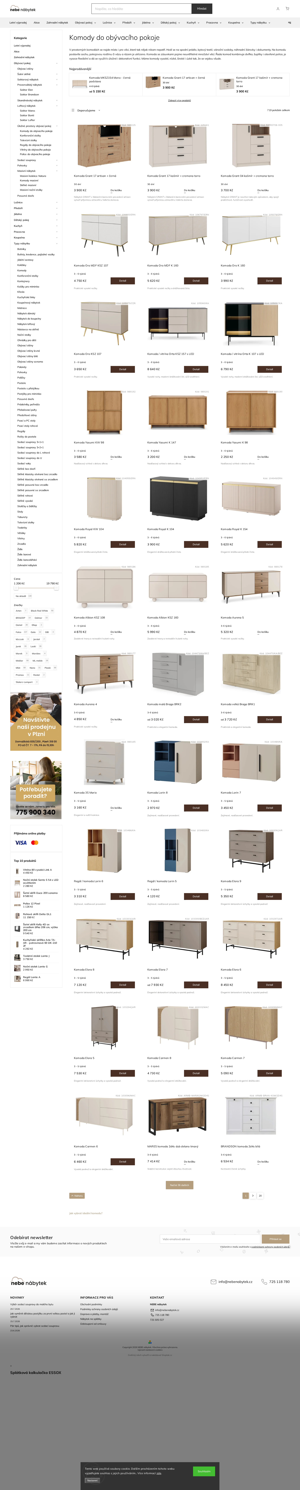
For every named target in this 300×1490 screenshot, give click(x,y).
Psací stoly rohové (27, 425)
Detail (122, 280)
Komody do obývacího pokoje (36, 131)
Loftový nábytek (26, 105)
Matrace (22, 308)
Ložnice (18, 202)
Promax (22, 674)
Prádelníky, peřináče (28, 404)
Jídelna (18, 214)
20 (260, 1195)
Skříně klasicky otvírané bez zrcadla (37, 474)
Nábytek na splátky (90, 1318)
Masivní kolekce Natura (33, 176)
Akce (16, 51)
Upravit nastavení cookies (150, 1350)
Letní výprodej (22, 45)
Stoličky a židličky (27, 506)
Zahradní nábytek (24, 57)
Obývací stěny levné (28, 350)
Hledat (202, 8)
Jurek (21, 646)
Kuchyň (18, 225)
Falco (21, 632)
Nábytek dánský (26, 313)
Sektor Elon (26, 89)
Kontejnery (23, 281)
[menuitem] (18, 22)
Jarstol (39, 639)
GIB (49, 632)
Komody (22, 270)
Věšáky (21, 533)
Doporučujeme (86, 110)
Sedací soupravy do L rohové (33, 452)
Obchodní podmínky (91, 1304)
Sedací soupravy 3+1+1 (30, 442)
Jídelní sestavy (25, 259)
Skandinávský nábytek (29, 100)
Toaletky (22, 527)
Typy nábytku (22, 243)
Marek (21, 653)
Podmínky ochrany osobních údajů (99, 1309)
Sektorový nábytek (27, 79)
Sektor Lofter (27, 120)
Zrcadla (21, 543)
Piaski (50, 667)
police (279, 54)
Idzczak (22, 639)
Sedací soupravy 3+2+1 (30, 447)
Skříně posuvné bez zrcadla (32, 484)
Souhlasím (204, 1471)
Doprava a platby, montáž (94, 1314)
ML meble (40, 660)
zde (159, 1473)
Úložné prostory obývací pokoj (34, 126)
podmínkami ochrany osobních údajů (270, 1246)
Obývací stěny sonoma (30, 361)
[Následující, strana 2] (253, 1196)
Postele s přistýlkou (28, 388)
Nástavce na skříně (28, 329)
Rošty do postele (26, 436)
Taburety (22, 517)
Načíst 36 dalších (179, 1185)
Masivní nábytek (26, 170)
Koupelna (19, 237)
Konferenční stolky (30, 135)
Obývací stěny (25, 68)
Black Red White (42, 610)
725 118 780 (279, 1281)
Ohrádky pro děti (26, 340)
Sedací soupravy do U (29, 458)
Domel (22, 625)
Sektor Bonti (27, 115)
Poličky (21, 377)
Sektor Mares (27, 110)
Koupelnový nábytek (28, 302)
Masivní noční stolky (31, 189)
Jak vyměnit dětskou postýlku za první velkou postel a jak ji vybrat (42, 1315)
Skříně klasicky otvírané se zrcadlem (37, 479)
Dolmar (41, 617)
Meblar (22, 660)
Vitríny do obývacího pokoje (35, 149)
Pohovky (22, 165)
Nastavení (92, 1480)
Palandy (21, 367)
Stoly (20, 511)
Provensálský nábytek (29, 84)
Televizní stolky (28, 140)
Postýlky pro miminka (29, 393)
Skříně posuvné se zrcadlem (33, 490)
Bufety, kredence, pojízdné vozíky (36, 254)
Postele (21, 383)
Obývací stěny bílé (27, 356)
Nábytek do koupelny (29, 318)
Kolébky (21, 265)
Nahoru (78, 1195)
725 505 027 (157, 1319)
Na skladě (23, 596)
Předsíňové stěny (27, 415)
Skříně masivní (28, 185)
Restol (38, 674)
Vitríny (21, 538)
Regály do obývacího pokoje (36, 145)
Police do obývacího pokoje (35, 154)
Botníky (21, 249)
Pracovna (19, 231)
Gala (36, 632)
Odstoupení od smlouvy (93, 1323)
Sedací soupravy (26, 160)
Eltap (37, 625)
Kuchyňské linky (26, 297)
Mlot (21, 667)
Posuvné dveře (25, 195)
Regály (21, 431)
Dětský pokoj (21, 220)
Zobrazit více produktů (179, 100)
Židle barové (24, 554)
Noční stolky (24, 334)
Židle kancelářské (27, 559)
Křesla (20, 291)
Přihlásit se (276, 1239)
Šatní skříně (24, 74)
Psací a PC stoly (26, 420)
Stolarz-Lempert (26, 682)
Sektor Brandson (29, 94)
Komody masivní (29, 180)
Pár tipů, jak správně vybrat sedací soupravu (34, 1325)
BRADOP (23, 617)
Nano (35, 667)
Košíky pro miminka (28, 286)
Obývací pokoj (22, 63)
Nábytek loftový (26, 324)
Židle (20, 549)
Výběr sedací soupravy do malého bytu (31, 1304)
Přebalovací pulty (27, 409)
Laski (36, 646)
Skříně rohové (25, 495)
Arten (21, 610)
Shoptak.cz (167, 1355)
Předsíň (18, 208)
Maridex (38, 653)
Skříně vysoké (25, 500)
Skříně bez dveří (26, 468)
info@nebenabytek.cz (235, 1281)
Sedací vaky (24, 463)
